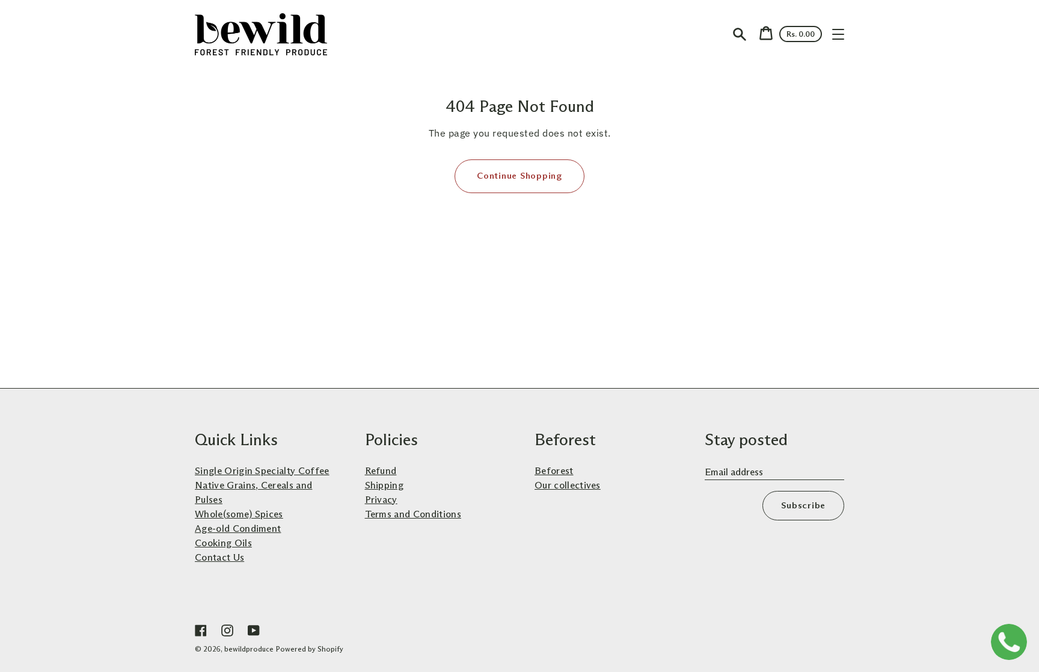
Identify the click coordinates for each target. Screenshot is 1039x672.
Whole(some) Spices (239, 514)
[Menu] (838, 34)
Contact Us (219, 557)
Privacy (381, 499)
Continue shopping (519, 175)
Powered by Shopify (309, 648)
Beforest (554, 470)
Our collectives (568, 485)
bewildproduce (249, 648)
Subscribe (803, 505)
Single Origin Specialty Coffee (262, 470)
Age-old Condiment (238, 528)
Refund (381, 470)
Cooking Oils (223, 543)
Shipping (384, 485)
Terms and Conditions (413, 514)
